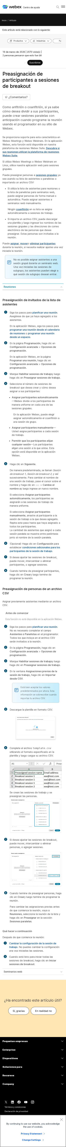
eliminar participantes (42, 243)
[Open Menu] (63, 6)
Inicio (4, 20)
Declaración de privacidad (16, 1111)
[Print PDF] (24, 63)
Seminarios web (13, 971)
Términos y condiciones (15, 1107)
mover (24, 243)
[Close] (61, 1119)
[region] (33, 1131)
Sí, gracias (19, 1010)
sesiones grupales (46, 175)
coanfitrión (22, 209)
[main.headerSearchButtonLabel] (57, 6)
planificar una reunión (44, 312)
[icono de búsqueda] (57, 7)
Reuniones (10, 286)
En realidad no (43, 1010)
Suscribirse (35, 62)
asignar (14, 243)
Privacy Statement (31, 1133)
